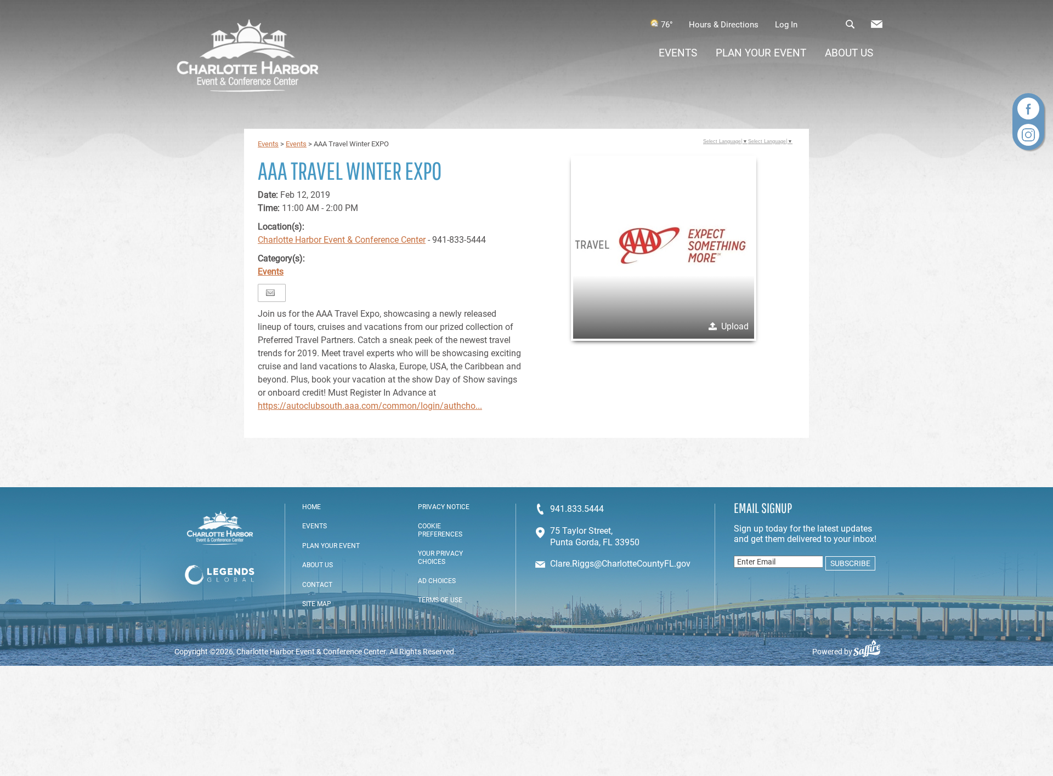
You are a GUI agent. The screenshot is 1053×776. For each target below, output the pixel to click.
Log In (786, 25)
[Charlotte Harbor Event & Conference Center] (247, 57)
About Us (849, 53)
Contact (317, 585)
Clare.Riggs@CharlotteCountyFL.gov (620, 563)
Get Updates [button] (876, 24)
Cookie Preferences (440, 530)
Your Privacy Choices (440, 557)
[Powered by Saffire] (871, 651)
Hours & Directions (723, 25)
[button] (663, 248)
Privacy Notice (443, 507)
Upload (735, 326)
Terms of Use (440, 600)
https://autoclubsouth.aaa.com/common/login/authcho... (370, 406)
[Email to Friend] (270, 293)
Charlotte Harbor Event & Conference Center (342, 240)
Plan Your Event (761, 53)
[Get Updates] (876, 27)
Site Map (316, 604)
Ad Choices (437, 581)
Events (678, 53)
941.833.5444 (577, 509)
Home (311, 507)
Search (849, 24)
